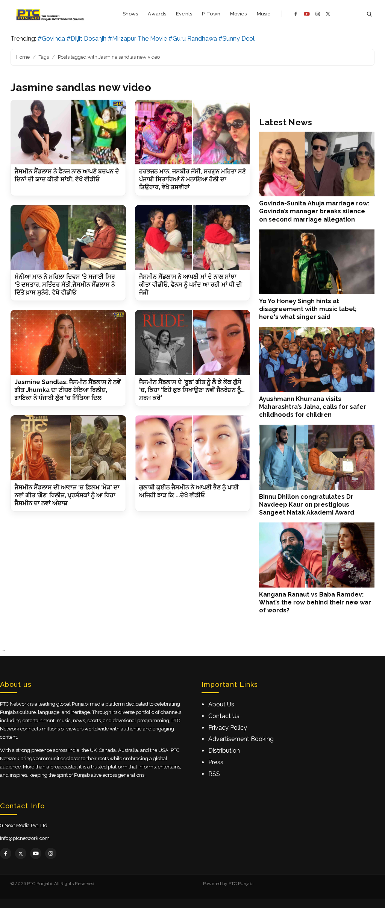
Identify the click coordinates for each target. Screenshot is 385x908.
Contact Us (223, 716)
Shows (130, 14)
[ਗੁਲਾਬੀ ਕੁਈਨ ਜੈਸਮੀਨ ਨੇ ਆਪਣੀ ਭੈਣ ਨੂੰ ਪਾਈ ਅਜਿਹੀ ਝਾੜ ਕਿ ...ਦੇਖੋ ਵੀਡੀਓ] (192, 447)
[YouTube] (307, 14)
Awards (157, 14)
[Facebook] (296, 14)
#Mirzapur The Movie (137, 38)
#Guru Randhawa (192, 38)
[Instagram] (317, 14)
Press (215, 762)
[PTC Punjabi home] (51, 14)
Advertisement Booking (241, 738)
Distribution (224, 750)
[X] (328, 13)
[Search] (369, 14)
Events (184, 14)
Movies (238, 14)
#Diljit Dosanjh (86, 38)
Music (264, 14)
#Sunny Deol (236, 38)
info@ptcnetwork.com (25, 838)
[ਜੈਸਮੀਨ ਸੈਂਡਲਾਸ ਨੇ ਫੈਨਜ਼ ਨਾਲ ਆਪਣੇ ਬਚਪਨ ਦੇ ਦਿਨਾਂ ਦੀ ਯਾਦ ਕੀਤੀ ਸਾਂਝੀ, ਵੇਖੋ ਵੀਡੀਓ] (68, 132)
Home (23, 57)
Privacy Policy (227, 727)
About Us (221, 704)
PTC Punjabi (241, 883)
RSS (214, 773)
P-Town (211, 14)
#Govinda (51, 38)
